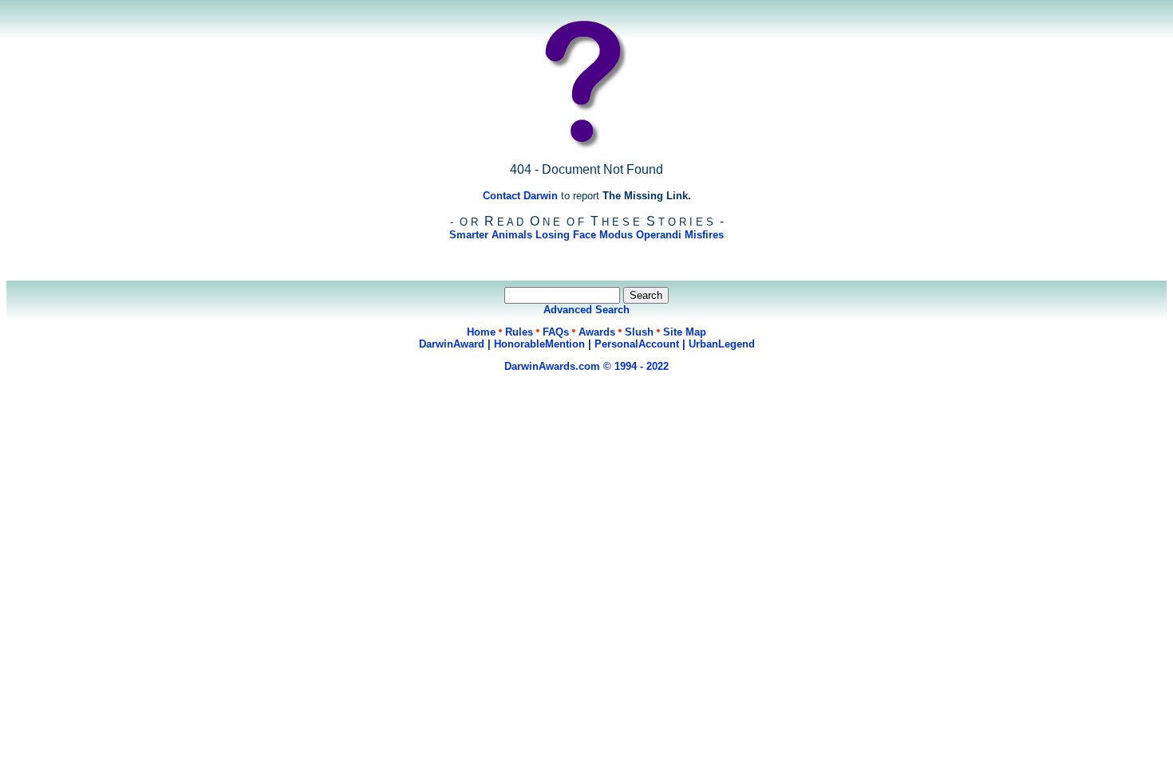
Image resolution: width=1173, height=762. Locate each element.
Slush (639, 332)
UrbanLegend (722, 344)
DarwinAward (451, 344)
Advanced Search (586, 310)
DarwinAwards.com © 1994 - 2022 (586, 366)
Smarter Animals (490, 235)
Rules (519, 332)
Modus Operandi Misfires (661, 235)
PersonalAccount (636, 344)
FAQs (556, 332)
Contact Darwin (520, 196)
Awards (597, 332)
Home (481, 332)
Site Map (684, 332)
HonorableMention (539, 344)
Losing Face (565, 235)
